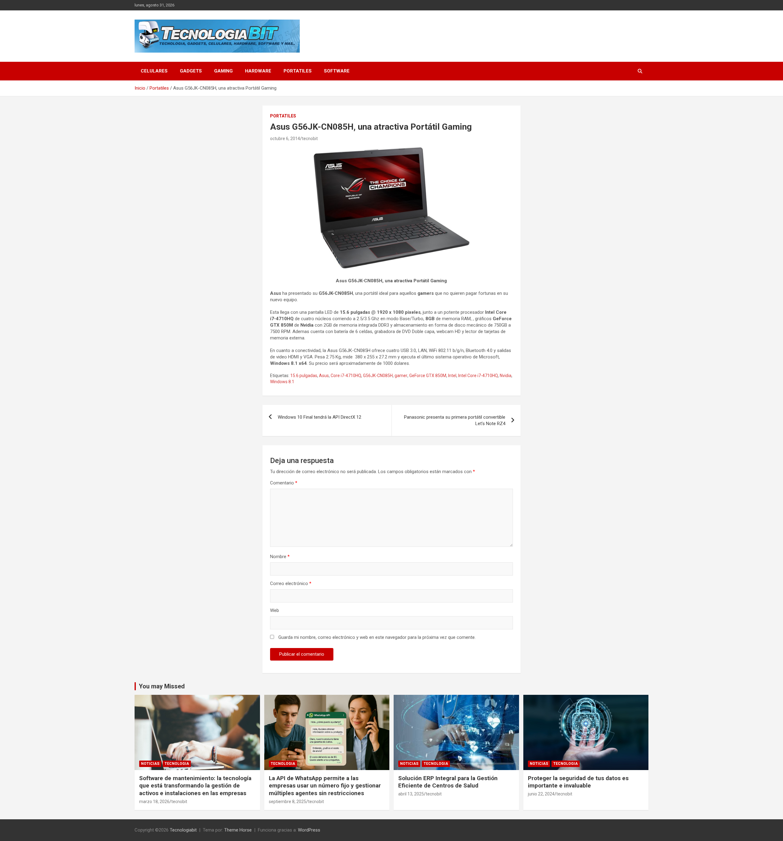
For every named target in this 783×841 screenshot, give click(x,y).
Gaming (223, 71)
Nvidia (505, 375)
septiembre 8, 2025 (287, 801)
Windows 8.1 (282, 381)
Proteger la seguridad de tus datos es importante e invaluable (578, 782)
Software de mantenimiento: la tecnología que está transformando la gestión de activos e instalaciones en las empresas (195, 786)
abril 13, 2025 (411, 793)
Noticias (150, 763)
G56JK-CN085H (378, 375)
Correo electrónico (290, 583)
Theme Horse (238, 830)
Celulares (154, 71)
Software (337, 71)
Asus (324, 375)
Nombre (280, 556)
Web (274, 610)
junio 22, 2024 (541, 793)
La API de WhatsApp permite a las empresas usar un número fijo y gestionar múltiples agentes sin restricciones (325, 786)
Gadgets (191, 71)
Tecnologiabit (183, 830)
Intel (452, 375)
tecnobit (310, 138)
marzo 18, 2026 (154, 801)
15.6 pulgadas (303, 375)
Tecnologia (177, 763)
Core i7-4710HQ (346, 375)
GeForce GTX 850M (427, 375)
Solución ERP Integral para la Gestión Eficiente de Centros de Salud (448, 782)
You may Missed (162, 686)
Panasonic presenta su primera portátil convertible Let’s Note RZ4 (454, 420)
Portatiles (298, 71)
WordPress (309, 830)
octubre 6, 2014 (285, 138)
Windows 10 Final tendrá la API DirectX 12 (319, 417)
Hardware (258, 71)
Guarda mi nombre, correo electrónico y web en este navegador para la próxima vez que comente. (377, 637)
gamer (401, 375)
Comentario (283, 483)
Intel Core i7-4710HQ (478, 375)
